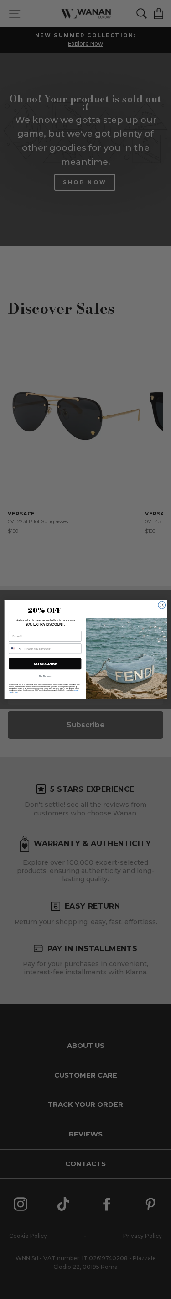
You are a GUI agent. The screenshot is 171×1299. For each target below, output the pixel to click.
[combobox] (15, 649)
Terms (15, 692)
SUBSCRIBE (45, 664)
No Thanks (45, 676)
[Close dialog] (161, 605)
